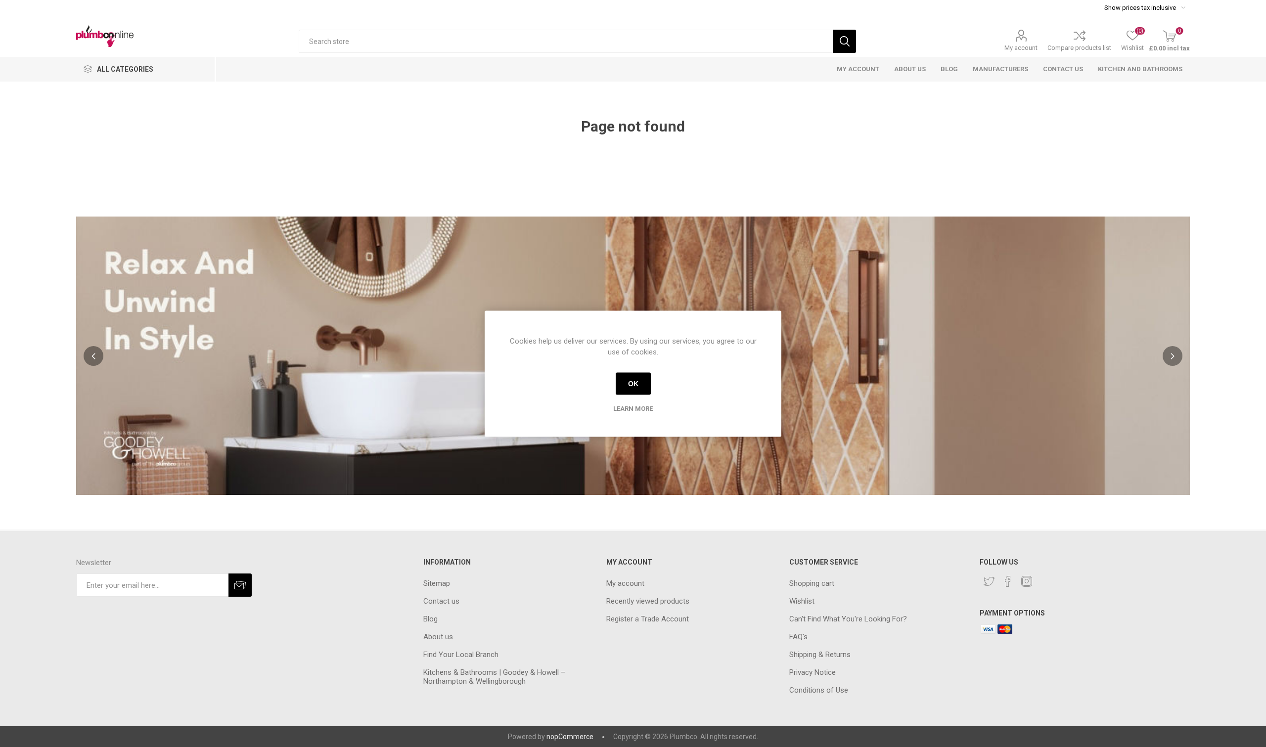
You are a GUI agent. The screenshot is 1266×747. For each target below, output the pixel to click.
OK (633, 384)
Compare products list (1079, 47)
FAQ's (798, 636)
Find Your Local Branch (460, 654)
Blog (430, 619)
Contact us (441, 601)
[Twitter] (989, 581)
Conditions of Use (818, 690)
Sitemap (436, 583)
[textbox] (565, 41)
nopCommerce (569, 737)
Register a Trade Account (647, 619)
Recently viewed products (647, 601)
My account (1021, 47)
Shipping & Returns (820, 654)
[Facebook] (1008, 581)
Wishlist (801, 601)
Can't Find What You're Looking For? (848, 619)
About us (438, 636)
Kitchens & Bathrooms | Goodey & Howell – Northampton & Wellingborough (494, 677)
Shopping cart (811, 583)
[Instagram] (1027, 581)
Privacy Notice (812, 672)
